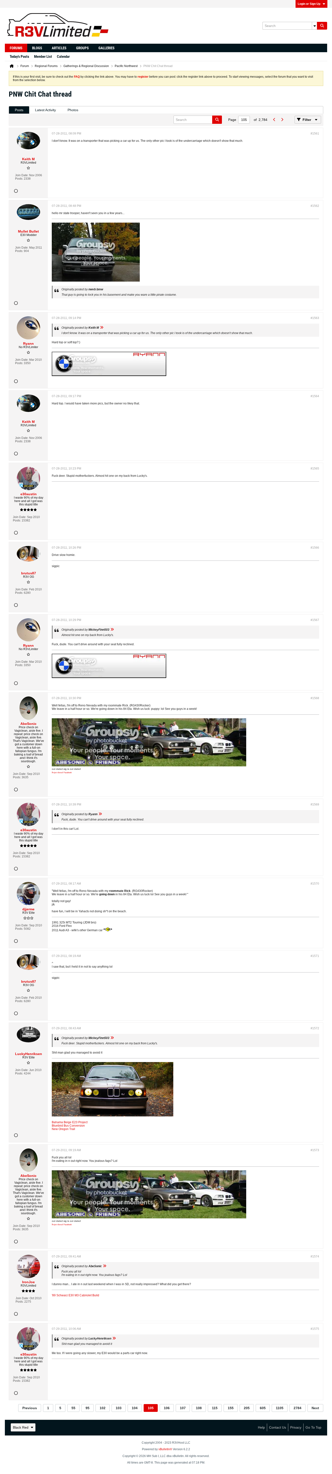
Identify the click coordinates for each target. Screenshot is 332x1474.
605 (263, 1408)
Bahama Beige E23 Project (69, 1122)
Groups (82, 48)
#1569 (315, 804)
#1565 (315, 468)
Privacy (295, 1427)
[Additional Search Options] (314, 26)
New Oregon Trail (63, 1129)
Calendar (63, 56)
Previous (29, 1408)
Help (261, 1427)
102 (102, 1408)
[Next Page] (282, 120)
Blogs (37, 48)
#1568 (315, 698)
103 (119, 1408)
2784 (297, 1408)
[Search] (322, 26)
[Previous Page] (274, 120)
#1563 (315, 318)
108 (199, 1408)
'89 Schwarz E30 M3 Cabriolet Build (75, 1295)
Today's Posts (19, 56)
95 (87, 1408)
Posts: (19, 178)
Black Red (20, 1427)
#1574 (315, 1256)
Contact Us (277, 1427)
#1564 (315, 396)
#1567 (315, 620)
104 (135, 1408)
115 (215, 1408)
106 (167, 1408)
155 (231, 1408)
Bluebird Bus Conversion (68, 1125)
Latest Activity (45, 110)
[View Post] (102, 327)
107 (183, 1408)
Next (315, 1408)
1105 (279, 1408)
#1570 (315, 883)
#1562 (315, 206)
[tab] (19, 110)
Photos (73, 110)
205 (247, 1408)
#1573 (315, 1150)
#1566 (315, 547)
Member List (43, 56)
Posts (19, 110)
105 (151, 1408)
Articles (59, 48)
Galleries (106, 48)
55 (73, 1408)
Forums (16, 48)
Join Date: (21, 175)
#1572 (315, 1028)
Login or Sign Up (309, 4)
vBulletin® (165, 1449)
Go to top (313, 1427)
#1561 (315, 133)
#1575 (315, 1329)
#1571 (315, 956)
